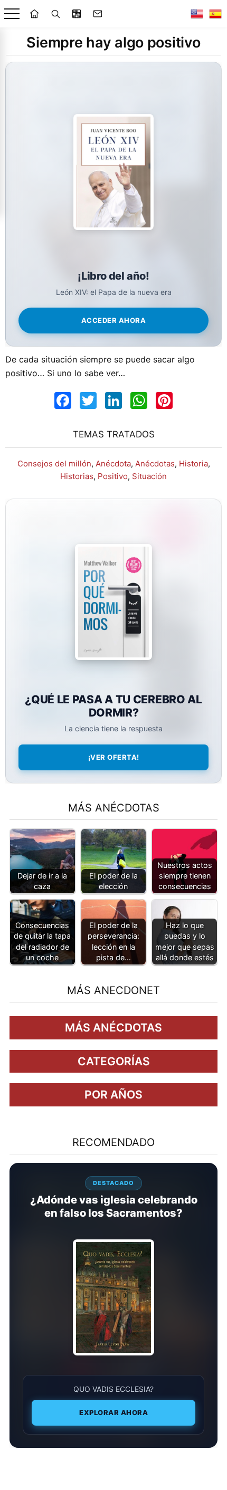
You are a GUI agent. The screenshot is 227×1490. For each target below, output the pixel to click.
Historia (193, 464)
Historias (76, 476)
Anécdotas (155, 464)
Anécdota (113, 464)
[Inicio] (34, 14)
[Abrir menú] (12, 14)
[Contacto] (98, 14)
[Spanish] (215, 13)
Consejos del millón (54, 464)
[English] (197, 14)
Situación (149, 476)
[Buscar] (55, 14)
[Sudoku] (76, 14)
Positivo (113, 476)
